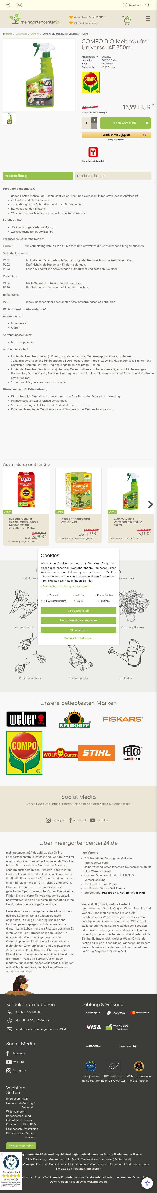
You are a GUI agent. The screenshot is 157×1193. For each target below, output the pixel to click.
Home (9, 34)
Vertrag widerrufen (21, 1145)
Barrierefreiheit (15, 1133)
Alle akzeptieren (78, 610)
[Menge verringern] (94, 126)
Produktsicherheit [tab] (91, 176)
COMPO (34, 34)
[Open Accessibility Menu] (147, 1183)
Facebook (109, 892)
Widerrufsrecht (15, 1111)
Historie (27, 1120)
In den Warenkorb (124, 122)
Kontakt (11, 1124)
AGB (25, 1098)
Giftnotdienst (14, 1120)
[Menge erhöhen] (94, 120)
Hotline (125, 892)
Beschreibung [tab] (16, 176)
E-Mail (140, 892)
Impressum (13, 1098)
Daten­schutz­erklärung (57, 586)
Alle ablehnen (78, 629)
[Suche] (147, 5)
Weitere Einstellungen (78, 638)
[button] (116, 136)
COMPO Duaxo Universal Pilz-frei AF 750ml (128, 522)
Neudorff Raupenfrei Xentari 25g (75, 520)
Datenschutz (14, 1103)
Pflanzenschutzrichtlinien (22, 1128)
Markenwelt (21, 34)
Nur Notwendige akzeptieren (78, 620)
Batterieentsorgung (18, 1115)
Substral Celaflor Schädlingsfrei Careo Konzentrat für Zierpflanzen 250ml (23, 523)
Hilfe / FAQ (29, 1124)
